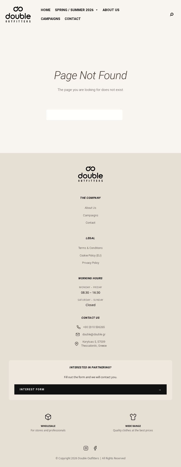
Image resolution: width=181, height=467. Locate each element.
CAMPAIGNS (50, 19)
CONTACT (73, 19)
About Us (90, 207)
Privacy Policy (90, 262)
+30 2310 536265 (94, 327)
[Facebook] (95, 449)
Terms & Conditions (90, 248)
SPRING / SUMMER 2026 (74, 10)
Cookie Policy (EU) (91, 255)
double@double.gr (94, 334)
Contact (90, 222)
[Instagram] (85, 449)
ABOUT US (111, 10)
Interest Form (90, 389)
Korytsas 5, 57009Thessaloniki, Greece (94, 343)
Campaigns (90, 215)
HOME (46, 10)
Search (129, 114)
